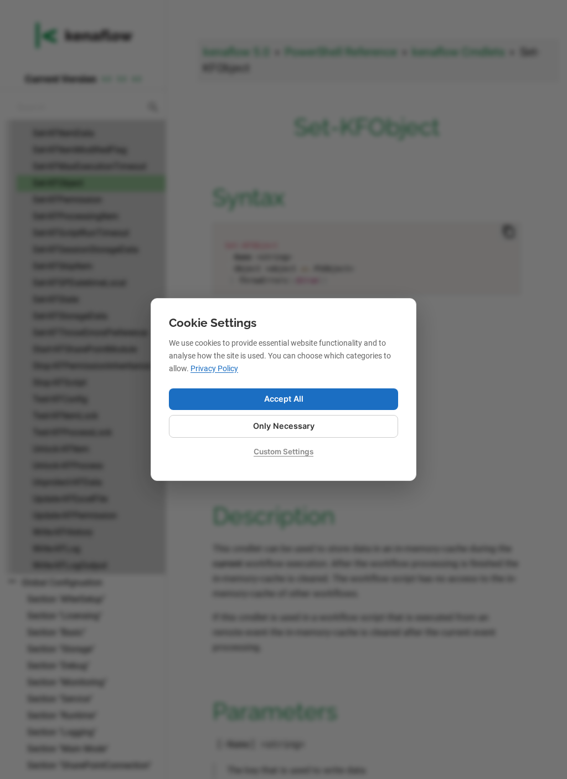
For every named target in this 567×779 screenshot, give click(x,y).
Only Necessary (284, 425)
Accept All (283, 398)
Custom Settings (283, 451)
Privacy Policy (214, 368)
